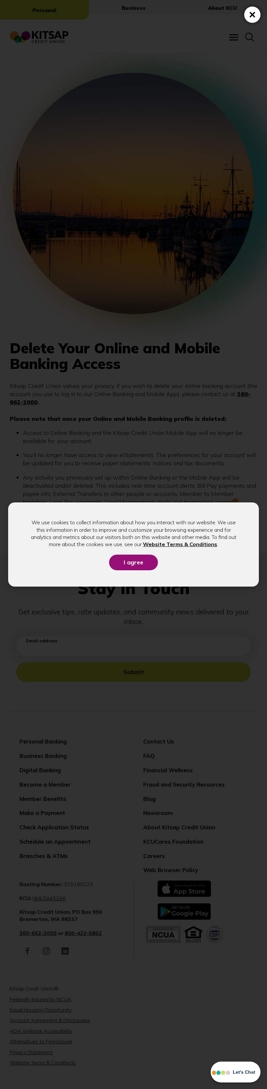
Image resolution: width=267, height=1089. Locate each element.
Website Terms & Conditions (180, 544)
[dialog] (133, 544)
